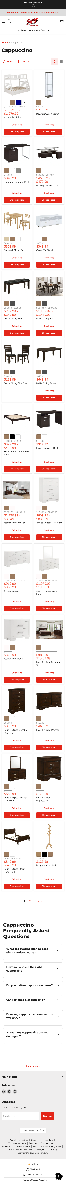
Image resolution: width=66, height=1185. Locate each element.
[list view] (61, 61)
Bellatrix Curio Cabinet (47, 113)
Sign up (47, 1116)
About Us (23, 1140)
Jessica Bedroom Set (14, 522)
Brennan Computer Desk (16, 182)
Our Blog (53, 1149)
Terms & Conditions (17, 1143)
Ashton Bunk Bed (13, 117)
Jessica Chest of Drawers (49, 522)
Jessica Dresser (11, 590)
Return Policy (8, 1146)
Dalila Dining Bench (14, 318)
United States (31, 1130)
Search (13, 1140)
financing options (28, 1006)
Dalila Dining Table (46, 383)
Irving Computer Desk (47, 448)
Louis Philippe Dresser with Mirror (15, 799)
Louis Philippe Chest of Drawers (15, 731)
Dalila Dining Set (44, 318)
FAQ (35, 1146)
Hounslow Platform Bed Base (16, 453)
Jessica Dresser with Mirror (46, 592)
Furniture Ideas (47, 1143)
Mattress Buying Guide (50, 1146)
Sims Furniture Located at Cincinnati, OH (27, 1149)
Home (5, 42)
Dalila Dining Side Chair (16, 383)
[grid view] (54, 61)
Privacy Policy (23, 1146)
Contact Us (36, 1140)
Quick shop (17, 124)
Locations (48, 1140)
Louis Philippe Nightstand (43, 799)
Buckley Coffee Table (47, 185)
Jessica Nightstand (13, 658)
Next (37, 901)
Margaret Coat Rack (46, 865)
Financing (33, 1143)
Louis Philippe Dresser (47, 729)
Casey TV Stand (44, 250)
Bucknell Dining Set (14, 250)
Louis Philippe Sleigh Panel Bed (14, 870)
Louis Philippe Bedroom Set (48, 664)
